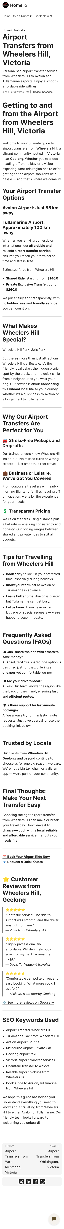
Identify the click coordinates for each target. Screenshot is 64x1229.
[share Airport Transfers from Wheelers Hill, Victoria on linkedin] (28, 1181)
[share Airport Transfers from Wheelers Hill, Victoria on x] (21, 1181)
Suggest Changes (42, 91)
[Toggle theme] (26, 5)
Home (16, 5)
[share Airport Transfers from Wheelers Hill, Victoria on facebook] (35, 1181)
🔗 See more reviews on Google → (28, 1002)
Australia (19, 30)
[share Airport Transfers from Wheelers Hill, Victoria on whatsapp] (42, 1181)
